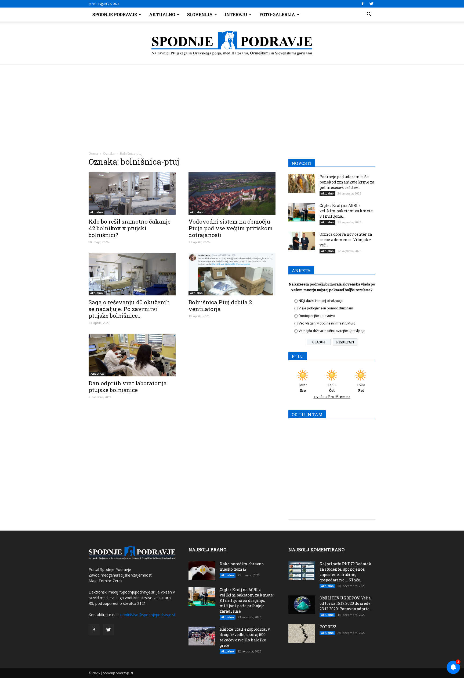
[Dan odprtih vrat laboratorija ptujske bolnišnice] (132, 355)
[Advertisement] (232, 105)
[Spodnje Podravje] (232, 43)
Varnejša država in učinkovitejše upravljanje (332, 331)
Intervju (236, 14)
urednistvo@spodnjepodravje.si (147, 614)
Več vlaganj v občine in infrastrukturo (327, 323)
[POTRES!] (301, 633)
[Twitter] (371, 4)
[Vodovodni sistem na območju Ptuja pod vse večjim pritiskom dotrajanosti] (232, 193)
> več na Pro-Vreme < (332, 396)
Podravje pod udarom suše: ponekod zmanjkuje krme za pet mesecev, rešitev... (347, 182)
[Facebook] (362, 4)
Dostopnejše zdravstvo (317, 316)
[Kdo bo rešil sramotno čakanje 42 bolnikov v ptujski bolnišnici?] (132, 193)
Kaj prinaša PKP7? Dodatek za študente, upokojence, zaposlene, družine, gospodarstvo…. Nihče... (345, 571)
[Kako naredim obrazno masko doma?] (202, 570)
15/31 (332, 387)
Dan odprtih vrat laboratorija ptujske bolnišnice (128, 386)
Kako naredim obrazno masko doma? (242, 566)
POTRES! (328, 626)
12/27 (303, 387)
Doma (93, 153)
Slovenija (200, 14)
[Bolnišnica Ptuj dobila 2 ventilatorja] (232, 274)
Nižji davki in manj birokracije (321, 301)
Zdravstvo (97, 374)
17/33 (361, 387)
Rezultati (345, 342)
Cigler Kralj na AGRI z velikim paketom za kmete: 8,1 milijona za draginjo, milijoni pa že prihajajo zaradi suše (247, 600)
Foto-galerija (277, 14)
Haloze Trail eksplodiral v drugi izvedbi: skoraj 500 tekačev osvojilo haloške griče (245, 637)
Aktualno (162, 14)
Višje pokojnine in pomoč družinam (326, 308)
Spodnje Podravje (114, 14)
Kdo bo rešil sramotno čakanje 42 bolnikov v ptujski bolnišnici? (130, 228)
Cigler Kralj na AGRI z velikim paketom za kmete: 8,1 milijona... (347, 211)
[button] (369, 14)
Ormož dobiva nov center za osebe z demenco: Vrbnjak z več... (346, 240)
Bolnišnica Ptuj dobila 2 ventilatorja (220, 305)
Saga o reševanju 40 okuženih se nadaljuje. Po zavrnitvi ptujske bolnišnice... (129, 308)
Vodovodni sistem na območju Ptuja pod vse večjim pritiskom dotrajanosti (231, 228)
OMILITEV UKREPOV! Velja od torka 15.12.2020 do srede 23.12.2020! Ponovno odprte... (346, 603)
